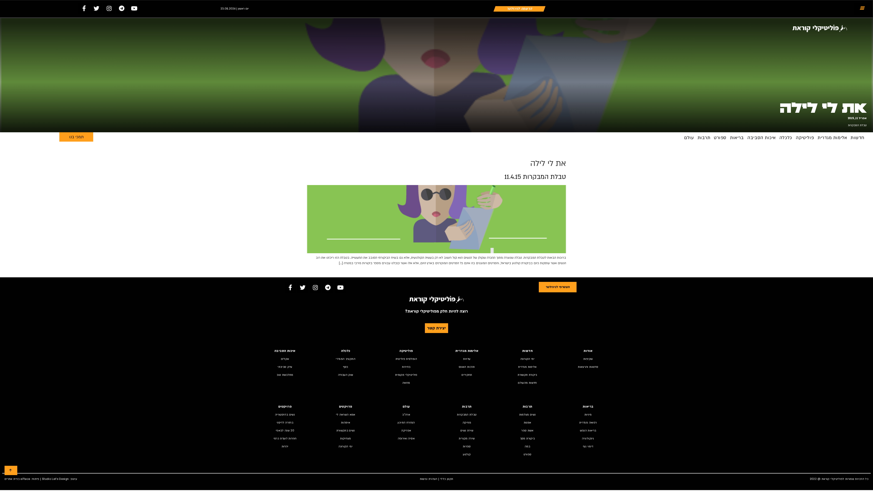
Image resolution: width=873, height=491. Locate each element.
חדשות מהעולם (527, 383)
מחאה (406, 383)
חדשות (857, 138)
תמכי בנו (76, 137)
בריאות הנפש (588, 430)
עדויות (466, 359)
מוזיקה (467, 422)
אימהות (345, 422)
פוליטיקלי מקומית (406, 375)
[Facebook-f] (84, 8)
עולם (689, 138)
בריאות (737, 138)
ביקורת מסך (527, 438)
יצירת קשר (436, 328)
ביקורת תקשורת (527, 375)
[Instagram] (109, 8)
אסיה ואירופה (406, 438)
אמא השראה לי (345, 414)
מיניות (588, 414)
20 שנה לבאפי (285, 430)
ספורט (720, 138)
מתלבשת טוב (285, 375)
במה (527, 446)
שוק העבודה (345, 375)
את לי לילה (823, 108)
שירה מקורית (467, 438)
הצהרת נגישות (428, 479)
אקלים (285, 359)
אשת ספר (527, 430)
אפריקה (406, 430)
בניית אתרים (12, 479)
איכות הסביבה (761, 138)
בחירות (406, 367)
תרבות (703, 138)
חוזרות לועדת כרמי (285, 438)
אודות (588, 351)
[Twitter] (96, 8)
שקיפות (588, 359)
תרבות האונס (467, 367)
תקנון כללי (446, 479)
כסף (345, 367)
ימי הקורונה (527, 359)
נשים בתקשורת (345, 430)
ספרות (467, 446)
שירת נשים (466, 430)
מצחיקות (345, 438)
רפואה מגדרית (588, 422)
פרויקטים (345, 406)
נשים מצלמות (527, 414)
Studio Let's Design (55, 479)
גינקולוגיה (588, 438)
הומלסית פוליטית (406, 359)
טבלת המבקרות (857, 125)
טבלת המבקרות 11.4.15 (535, 177)
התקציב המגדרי (345, 359)
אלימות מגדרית (832, 138)
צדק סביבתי (285, 367)
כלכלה (785, 138)
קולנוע (467, 454)
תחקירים (467, 375)
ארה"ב (406, 414)
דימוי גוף (588, 446)
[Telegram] (121, 8)
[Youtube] (134, 8)
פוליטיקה (805, 138)
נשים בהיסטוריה (285, 414)
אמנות (527, 422)
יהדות (285, 446)
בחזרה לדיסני (285, 422)
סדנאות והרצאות (588, 367)
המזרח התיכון (406, 422)
